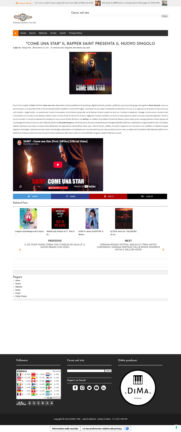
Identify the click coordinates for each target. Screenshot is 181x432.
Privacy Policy (75, 33)
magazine (68, 48)
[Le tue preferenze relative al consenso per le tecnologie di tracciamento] (176, 427)
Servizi (32, 33)
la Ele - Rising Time (24, 48)
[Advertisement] (90, 325)
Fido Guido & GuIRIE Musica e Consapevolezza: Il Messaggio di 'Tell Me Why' (124, 3)
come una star (58, 48)
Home (23, 33)
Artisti (53, 33)
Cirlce (149, 196)
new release (77, 48)
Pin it (111, 196)
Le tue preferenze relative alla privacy (102, 428)
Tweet (35, 196)
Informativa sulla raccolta (65, 428)
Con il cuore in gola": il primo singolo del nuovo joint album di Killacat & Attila (56, 3)
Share (73, 196)
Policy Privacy (21, 296)
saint (88, 48)
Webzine (43, 33)
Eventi (63, 33)
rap (84, 48)
